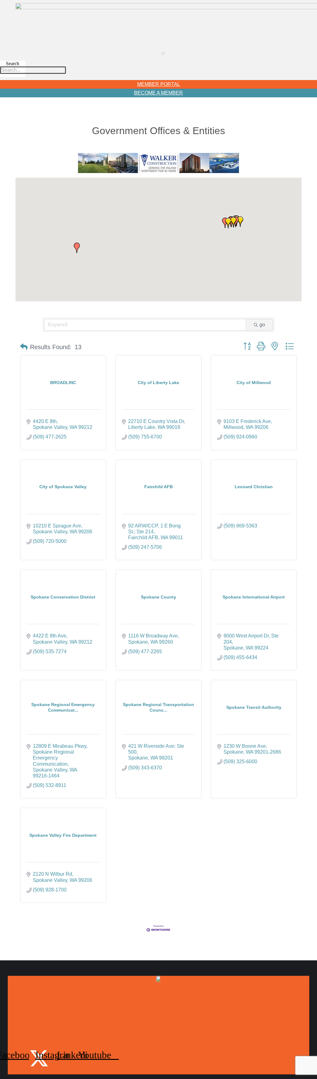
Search (12, 63)
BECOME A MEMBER (158, 92)
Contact (158, 1032)
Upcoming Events (158, 1017)
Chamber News (158, 1003)
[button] (163, 53)
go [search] (262, 324)
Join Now (158, 989)
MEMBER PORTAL (158, 84)
